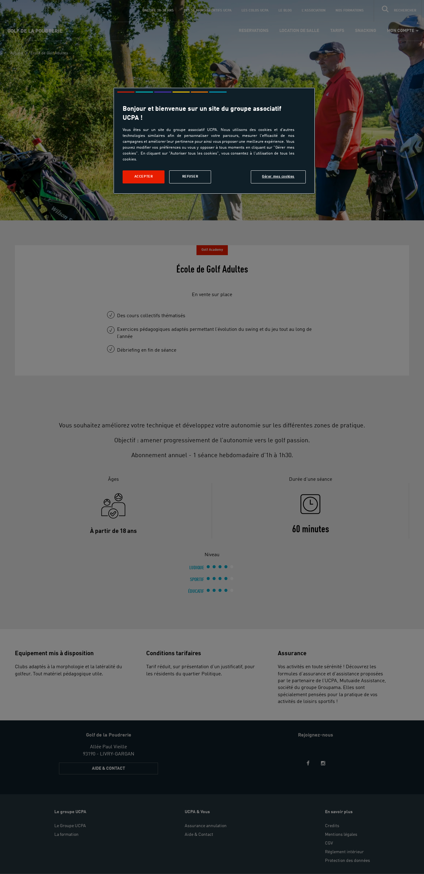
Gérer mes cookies (278, 176)
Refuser (190, 176)
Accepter (143, 176)
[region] (214, 141)
